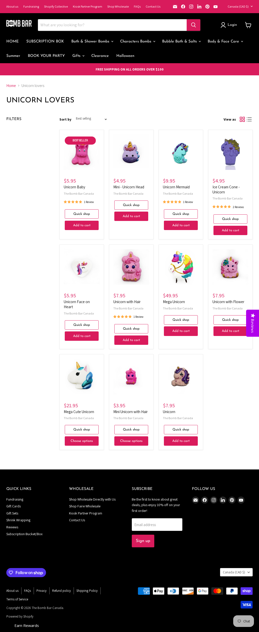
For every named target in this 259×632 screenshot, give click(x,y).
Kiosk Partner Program (87, 6)
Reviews (12, 527)
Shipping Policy (87, 591)
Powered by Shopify (19, 616)
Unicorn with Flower (228, 301)
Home (11, 85)
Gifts (77, 56)
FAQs (137, 6)
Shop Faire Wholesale (84, 506)
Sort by (65, 119)
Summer (13, 56)
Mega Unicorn (174, 301)
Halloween (125, 56)
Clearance (100, 56)
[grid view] (242, 119)
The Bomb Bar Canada (79, 193)
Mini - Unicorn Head (128, 187)
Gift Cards (13, 506)
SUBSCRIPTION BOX (45, 41)
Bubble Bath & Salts (180, 41)
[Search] (193, 25)
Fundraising (31, 6)
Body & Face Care (224, 41)
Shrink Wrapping (18, 520)
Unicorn (169, 411)
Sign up (143, 541)
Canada (238, 6)
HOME (12, 41)
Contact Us (153, 6)
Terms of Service (17, 599)
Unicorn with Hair (127, 301)
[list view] (249, 119)
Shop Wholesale (118, 6)
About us (12, 6)
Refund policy (61, 591)
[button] (230, 25)
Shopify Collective (56, 6)
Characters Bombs (136, 41)
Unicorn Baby (74, 187)
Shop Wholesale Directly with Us (92, 499)
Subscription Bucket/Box (24, 534)
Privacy (41, 591)
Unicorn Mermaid (176, 187)
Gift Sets (12, 513)
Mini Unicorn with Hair (130, 411)
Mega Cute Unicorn (79, 411)
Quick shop (81, 214)
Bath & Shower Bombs (91, 41)
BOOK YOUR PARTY (46, 56)
